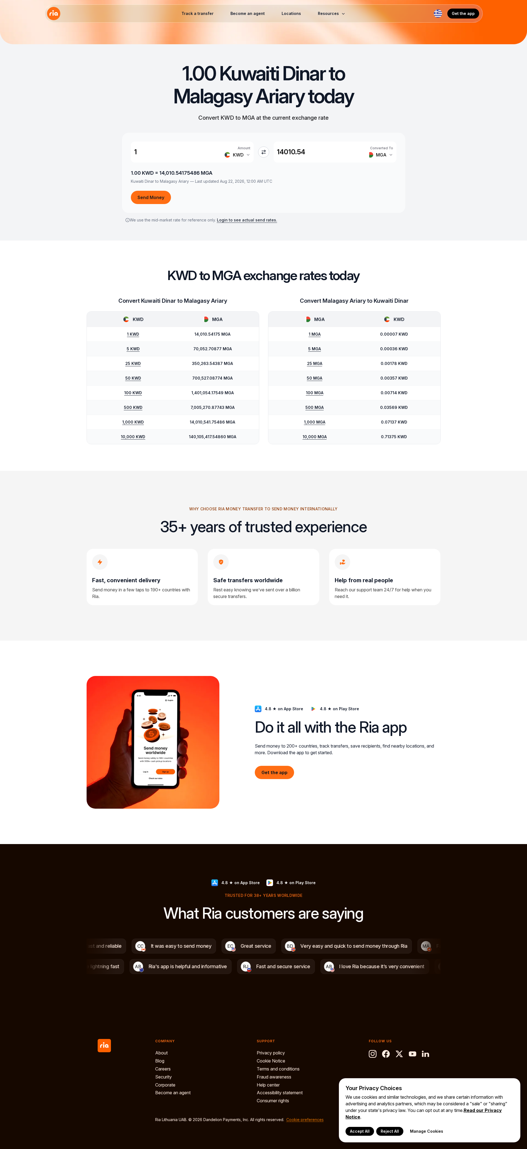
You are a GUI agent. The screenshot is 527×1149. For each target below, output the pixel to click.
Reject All (390, 1131)
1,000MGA (314, 422)
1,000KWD (133, 422)
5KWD (133, 348)
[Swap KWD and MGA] (263, 152)
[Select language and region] (438, 14)
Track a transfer (197, 13)
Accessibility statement (280, 1092)
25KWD (133, 363)
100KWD (133, 392)
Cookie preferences (305, 1119)
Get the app (463, 13)
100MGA (314, 392)
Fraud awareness (274, 1077)
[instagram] (373, 1054)
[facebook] (386, 1054)
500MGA (314, 407)
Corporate (165, 1085)
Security (163, 1077)
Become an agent (247, 13)
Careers (163, 1069)
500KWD (133, 407)
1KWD (133, 334)
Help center (268, 1085)
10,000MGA (315, 436)
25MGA (314, 363)
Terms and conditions (278, 1069)
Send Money (150, 197)
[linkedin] (426, 1054)
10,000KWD (133, 436)
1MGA (315, 334)
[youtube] (412, 1054)
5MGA (314, 348)
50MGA (314, 378)
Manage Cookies (426, 1131)
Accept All (360, 1131)
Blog (159, 1061)
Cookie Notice (271, 1061)
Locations (291, 13)
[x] (399, 1054)
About (161, 1053)
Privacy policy (271, 1053)
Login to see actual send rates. (247, 220)
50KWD (133, 378)
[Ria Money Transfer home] (53, 13)
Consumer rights (273, 1100)
